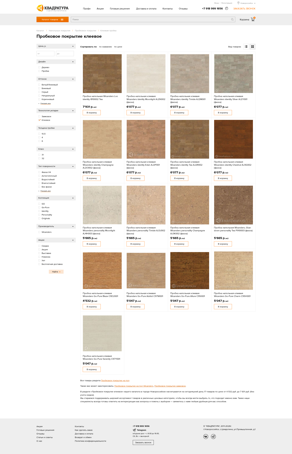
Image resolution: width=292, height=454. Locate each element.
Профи (86, 8)
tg (213, 436)
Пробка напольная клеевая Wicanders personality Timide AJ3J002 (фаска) (146, 230)
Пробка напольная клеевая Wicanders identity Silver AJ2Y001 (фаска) (230, 99)
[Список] (246, 47)
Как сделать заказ (83, 430)
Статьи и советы (44, 437)
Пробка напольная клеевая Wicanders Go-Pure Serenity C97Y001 (101, 357)
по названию (105, 46)
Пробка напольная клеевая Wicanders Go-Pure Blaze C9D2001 (100, 295)
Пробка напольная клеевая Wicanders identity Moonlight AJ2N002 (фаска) (146, 99)
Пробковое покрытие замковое (170, 386)
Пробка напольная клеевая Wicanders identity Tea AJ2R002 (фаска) (186, 164)
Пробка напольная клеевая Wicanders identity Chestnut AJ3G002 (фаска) (232, 164)
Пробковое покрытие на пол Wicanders (133, 386)
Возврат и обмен (83, 437)
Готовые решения (120, 8)
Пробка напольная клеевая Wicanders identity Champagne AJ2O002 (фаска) (98, 164)
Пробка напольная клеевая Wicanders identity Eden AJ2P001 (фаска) (143, 164)
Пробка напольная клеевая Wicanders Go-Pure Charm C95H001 (232, 295)
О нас (39, 441)
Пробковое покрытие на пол (115, 380)
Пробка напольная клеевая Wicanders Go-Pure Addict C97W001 (145, 295)
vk (205, 436)
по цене (118, 46)
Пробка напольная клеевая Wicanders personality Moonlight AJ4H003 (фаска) (99, 230)
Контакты (168, 8)
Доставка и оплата (146, 8)
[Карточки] (252, 47)
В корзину (92, 112)
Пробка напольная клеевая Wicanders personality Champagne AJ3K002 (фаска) (187, 230)
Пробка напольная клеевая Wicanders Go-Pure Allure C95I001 (187, 295)
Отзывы (183, 8)
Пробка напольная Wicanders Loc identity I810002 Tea (100, 97)
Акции (100, 8)
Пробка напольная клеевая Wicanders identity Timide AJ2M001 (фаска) (187, 99)
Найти (55, 271)
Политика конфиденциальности (90, 441)
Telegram (141, 430)
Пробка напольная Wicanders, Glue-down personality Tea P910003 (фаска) (233, 229)
